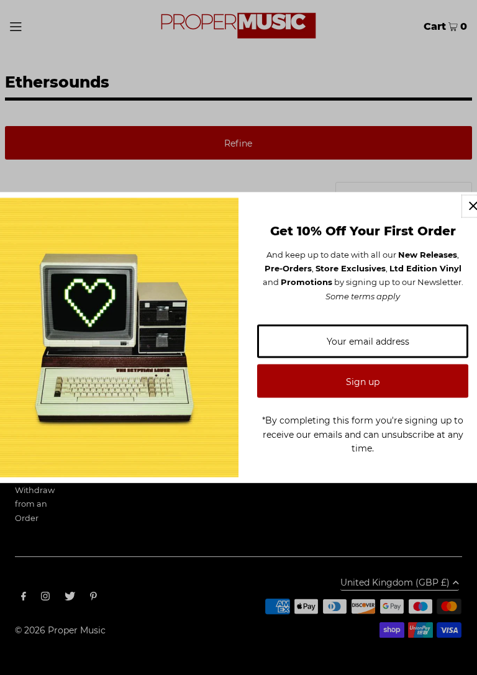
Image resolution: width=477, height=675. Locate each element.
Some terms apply (362, 296)
